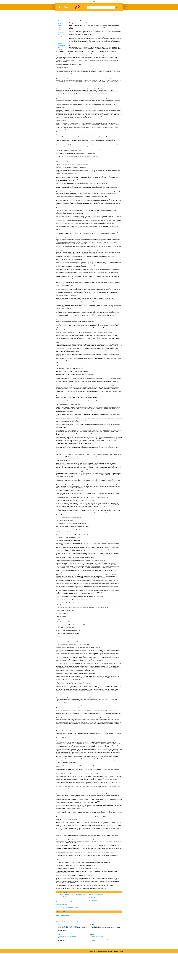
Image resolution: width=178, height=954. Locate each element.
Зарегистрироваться (65, 915)
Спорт (59, 25)
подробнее (84, 931)
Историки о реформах (93, 900)
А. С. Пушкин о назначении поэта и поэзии (65, 898)
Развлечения (61, 20)
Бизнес (60, 49)
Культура (60, 40)
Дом (59, 34)
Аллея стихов (92, 897)
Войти (57, 915)
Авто (59, 47)
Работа (60, 36)
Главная (89, 1)
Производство (61, 45)
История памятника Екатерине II (96, 906)
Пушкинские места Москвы (62, 904)
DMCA (94, 1)
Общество (60, 32)
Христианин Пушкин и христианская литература (67, 926)
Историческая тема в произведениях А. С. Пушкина (67, 907)
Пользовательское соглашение (103, 1)
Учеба (59, 38)
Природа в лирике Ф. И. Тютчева (96, 894)
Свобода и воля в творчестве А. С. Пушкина (65, 901)
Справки (60, 29)
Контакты (119, 1)
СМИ (59, 27)
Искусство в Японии (95, 926)
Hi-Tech (60, 43)
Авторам (114, 1)
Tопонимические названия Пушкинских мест (67, 936)
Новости (74, 20)
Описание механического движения (96, 903)
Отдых (59, 23)
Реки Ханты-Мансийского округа (97, 936)
